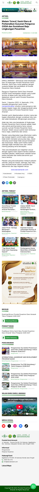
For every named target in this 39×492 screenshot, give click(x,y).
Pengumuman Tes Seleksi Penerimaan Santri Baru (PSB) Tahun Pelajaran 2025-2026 (24, 375)
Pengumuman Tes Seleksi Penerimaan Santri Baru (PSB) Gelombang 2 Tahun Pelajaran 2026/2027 (24, 349)
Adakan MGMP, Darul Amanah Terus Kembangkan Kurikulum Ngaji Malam (28, 207)
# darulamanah (7, 173)
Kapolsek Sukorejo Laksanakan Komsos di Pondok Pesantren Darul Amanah (28, 229)
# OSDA (30, 173)
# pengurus (21, 177)
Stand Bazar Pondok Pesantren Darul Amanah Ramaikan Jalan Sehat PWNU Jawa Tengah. (9, 207)
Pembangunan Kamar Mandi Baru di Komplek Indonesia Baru (28, 250)
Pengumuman (24, 212)
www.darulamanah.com (19, 170)
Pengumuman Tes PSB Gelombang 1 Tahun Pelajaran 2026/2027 (23, 365)
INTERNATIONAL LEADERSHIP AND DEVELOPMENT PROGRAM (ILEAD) (19, 358)
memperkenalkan (8, 106)
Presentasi (23, 214)
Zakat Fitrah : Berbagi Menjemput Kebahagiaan (9, 229)
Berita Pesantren (6, 211)
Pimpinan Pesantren (8, 452)
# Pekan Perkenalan (9, 177)
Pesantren (31, 212)
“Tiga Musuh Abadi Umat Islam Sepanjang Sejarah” (9, 250)
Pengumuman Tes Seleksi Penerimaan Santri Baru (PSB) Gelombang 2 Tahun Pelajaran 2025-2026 (24, 385)
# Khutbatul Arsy (20, 173)
